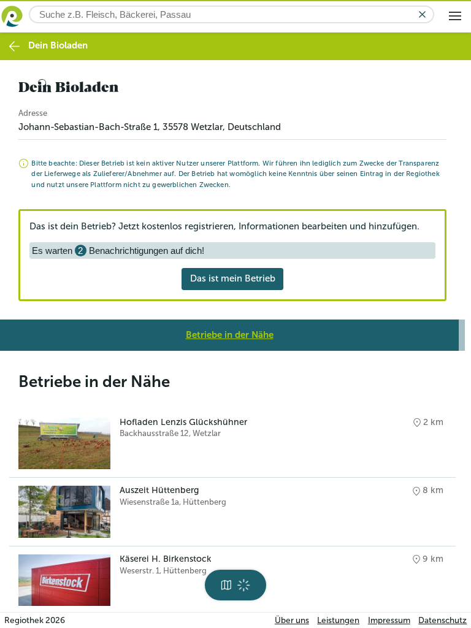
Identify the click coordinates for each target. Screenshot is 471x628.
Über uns (292, 620)
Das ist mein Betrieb (232, 278)
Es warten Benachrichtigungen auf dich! (118, 250)
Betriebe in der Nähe (230, 334)
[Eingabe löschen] (422, 14)
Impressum (389, 620)
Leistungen (338, 620)
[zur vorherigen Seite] (14, 46)
